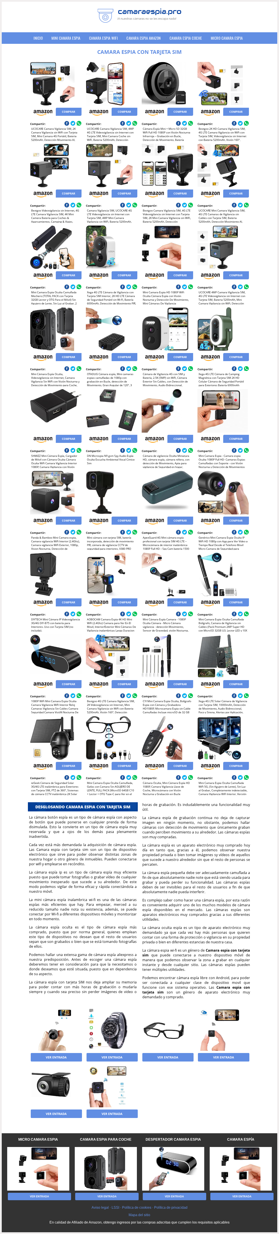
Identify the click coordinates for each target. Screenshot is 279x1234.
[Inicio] (139, 19)
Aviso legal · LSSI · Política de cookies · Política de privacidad (139, 1207)
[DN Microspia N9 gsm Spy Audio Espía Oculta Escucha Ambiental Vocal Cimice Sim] (111, 411)
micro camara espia (227, 38)
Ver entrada (56, 1057)
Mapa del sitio (139, 1215)
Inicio (38, 38)
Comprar (68, 112)
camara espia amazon (143, 38)
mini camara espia (65, 38)
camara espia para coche (105, 1139)
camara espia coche (186, 38)
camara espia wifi (103, 38)
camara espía (240, 1139)
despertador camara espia (173, 1139)
